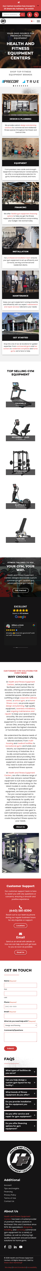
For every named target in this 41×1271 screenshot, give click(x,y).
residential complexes (20, 349)
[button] (38, 5)
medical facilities (25, 743)
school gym (19, 700)
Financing (8, 1191)
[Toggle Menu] (38, 21)
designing (27, 1227)
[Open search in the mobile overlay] (13, 15)
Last (5, 997)
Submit (10, 1048)
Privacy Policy (10, 1195)
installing (8, 1230)
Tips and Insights (11, 1188)
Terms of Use (10, 1198)
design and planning (15, 706)
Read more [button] (10, 642)
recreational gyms (13, 746)
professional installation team (19, 258)
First (5, 989)
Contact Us (9, 1201)
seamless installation (25, 708)
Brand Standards (19, 1267)
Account (8, 1185)
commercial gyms (24, 346)
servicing (21, 1230)
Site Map (8, 1267)
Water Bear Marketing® (13, 1262)
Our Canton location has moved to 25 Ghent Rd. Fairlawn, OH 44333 (19, 7)
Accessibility (32, 1267)
